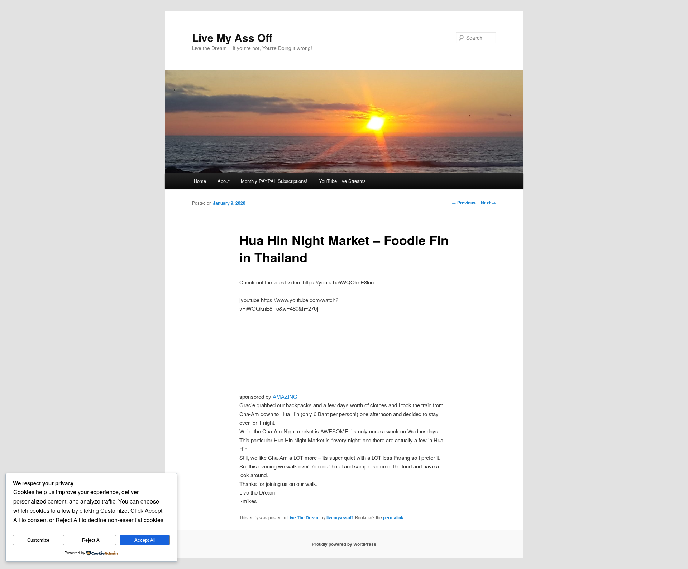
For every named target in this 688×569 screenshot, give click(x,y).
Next (488, 202)
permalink (393, 517)
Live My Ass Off (232, 37)
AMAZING (285, 396)
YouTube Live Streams (342, 180)
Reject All (92, 540)
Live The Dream (303, 517)
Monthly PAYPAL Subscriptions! (274, 180)
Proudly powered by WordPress (344, 544)
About (224, 180)
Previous (464, 202)
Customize (38, 540)
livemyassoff (339, 517)
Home (200, 180)
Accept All (145, 540)
